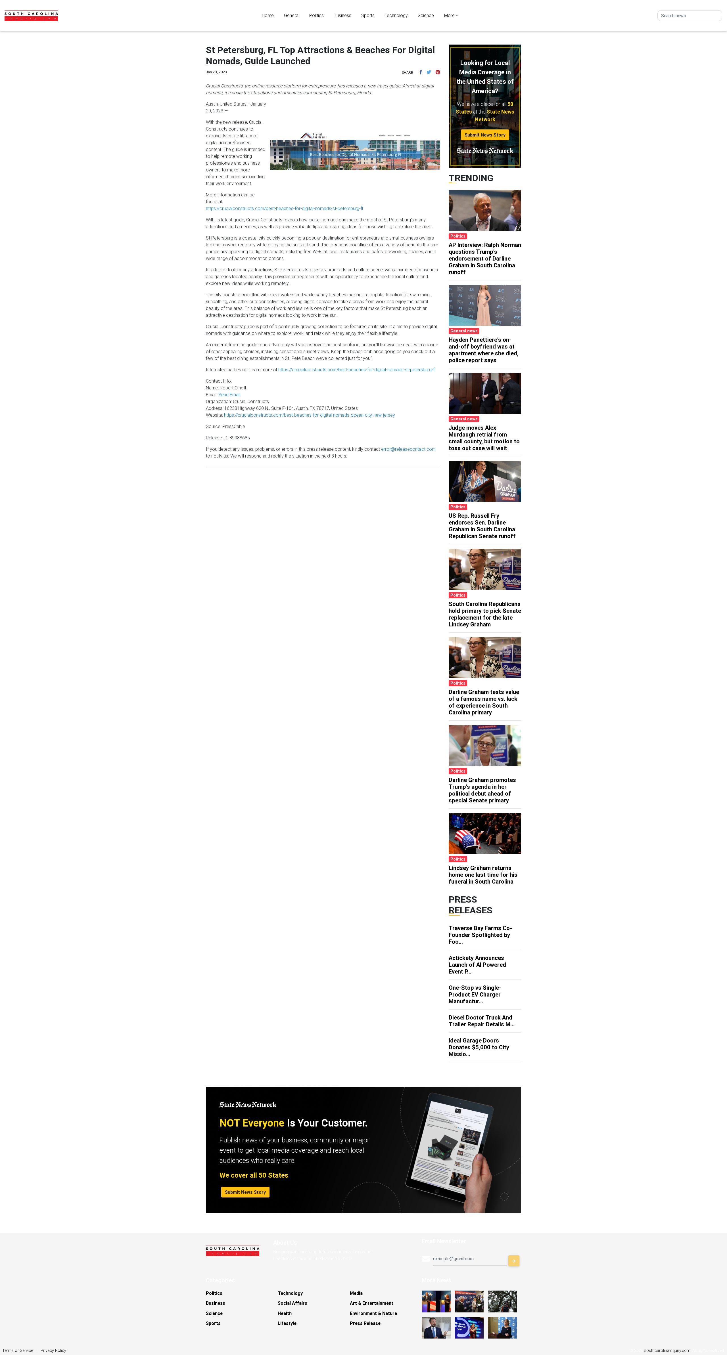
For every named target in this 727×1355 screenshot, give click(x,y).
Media (356, 1293)
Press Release (365, 1323)
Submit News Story (485, 135)
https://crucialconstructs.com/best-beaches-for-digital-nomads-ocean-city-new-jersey (309, 415)
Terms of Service (17, 1350)
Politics (316, 15)
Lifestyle (287, 1323)
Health (285, 1313)
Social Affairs (292, 1303)
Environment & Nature (373, 1313)
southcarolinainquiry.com (667, 1350)
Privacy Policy (53, 1350)
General (291, 15)
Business (342, 15)
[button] (421, 72)
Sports (368, 15)
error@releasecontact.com (408, 449)
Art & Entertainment (371, 1303)
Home (268, 15)
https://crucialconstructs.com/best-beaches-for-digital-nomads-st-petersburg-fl (284, 208)
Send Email (229, 394)
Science (426, 15)
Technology (396, 15)
